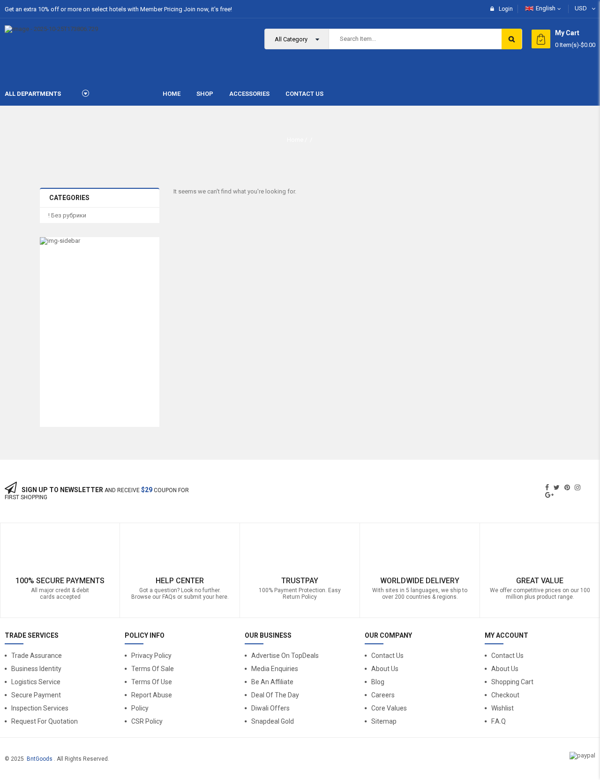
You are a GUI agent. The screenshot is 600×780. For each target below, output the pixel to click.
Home (295, 139)
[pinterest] (567, 487)
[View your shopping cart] (541, 39)
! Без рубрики (67, 215)
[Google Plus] (549, 495)
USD (581, 8)
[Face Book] (547, 487)
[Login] (578, 660)
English (545, 8)
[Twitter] (557, 487)
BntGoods (39, 759)
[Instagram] (577, 487)
